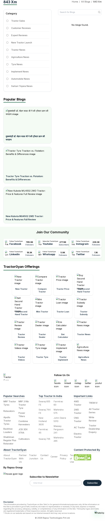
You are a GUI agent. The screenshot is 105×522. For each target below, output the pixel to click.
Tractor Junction (33, 457)
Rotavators (8, 411)
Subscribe (92, 482)
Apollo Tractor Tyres (7, 420)
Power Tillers (21, 415)
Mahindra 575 (58, 411)
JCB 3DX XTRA (23, 431)
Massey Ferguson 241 (58, 429)
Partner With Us (23, 458)
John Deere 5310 (60, 420)
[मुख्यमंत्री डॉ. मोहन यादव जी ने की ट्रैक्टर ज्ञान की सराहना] (27, 120)
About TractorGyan (10, 457)
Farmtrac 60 (58, 403)
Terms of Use (73, 458)
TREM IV (93, 402)
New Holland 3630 (43, 421)
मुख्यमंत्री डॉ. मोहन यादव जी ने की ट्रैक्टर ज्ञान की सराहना (25, 138)
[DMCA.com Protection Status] (82, 457)
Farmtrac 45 (43, 431)
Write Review (92, 419)
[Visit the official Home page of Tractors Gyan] (20, 376)
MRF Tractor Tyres (9, 403)
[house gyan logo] (16, 485)
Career (54, 456)
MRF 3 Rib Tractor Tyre (23, 404)
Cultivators (24, 439)
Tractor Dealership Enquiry (94, 428)
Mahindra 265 (58, 439)
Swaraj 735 (44, 439)
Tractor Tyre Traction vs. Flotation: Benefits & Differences (24, 178)
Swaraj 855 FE (44, 403)
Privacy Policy (64, 457)
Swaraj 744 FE (45, 411)
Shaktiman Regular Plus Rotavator (9, 440)
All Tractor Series (94, 411)
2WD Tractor (77, 411)
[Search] (99, 12)
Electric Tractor (78, 435)
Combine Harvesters (24, 423)
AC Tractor (79, 427)
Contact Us (44, 457)
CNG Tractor (77, 420)
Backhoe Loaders (8, 430)
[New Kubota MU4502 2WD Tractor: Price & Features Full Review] (27, 200)
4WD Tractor (77, 403)
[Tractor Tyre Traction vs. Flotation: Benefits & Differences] (27, 160)
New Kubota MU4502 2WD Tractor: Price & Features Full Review (24, 218)
